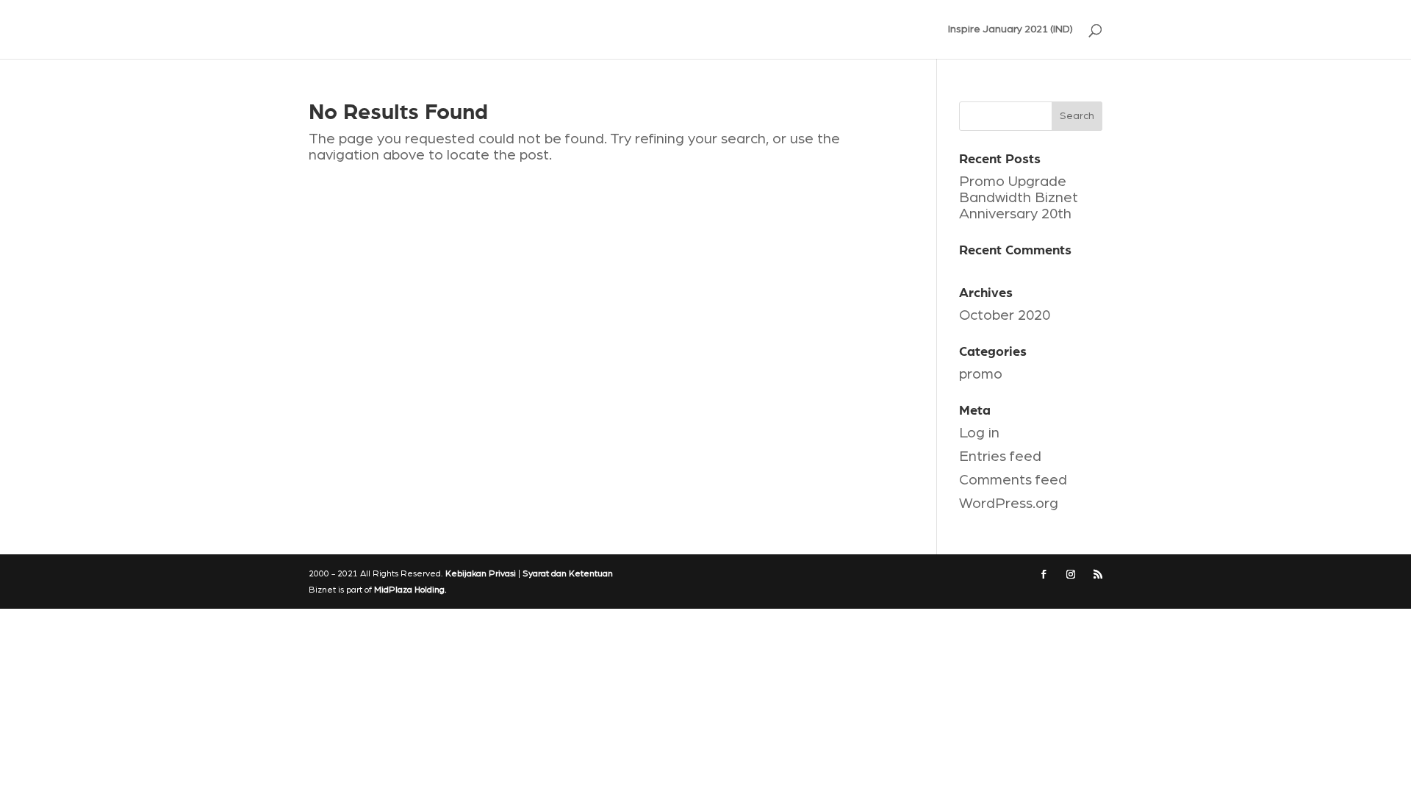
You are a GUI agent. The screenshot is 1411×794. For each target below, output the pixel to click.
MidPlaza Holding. (410, 589)
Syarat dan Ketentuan (568, 573)
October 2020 (1004, 315)
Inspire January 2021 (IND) (1010, 29)
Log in (979, 433)
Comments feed (1013, 480)
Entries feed (1000, 456)
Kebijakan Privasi (480, 573)
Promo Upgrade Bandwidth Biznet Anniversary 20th (1018, 197)
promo (980, 374)
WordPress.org (1008, 503)
